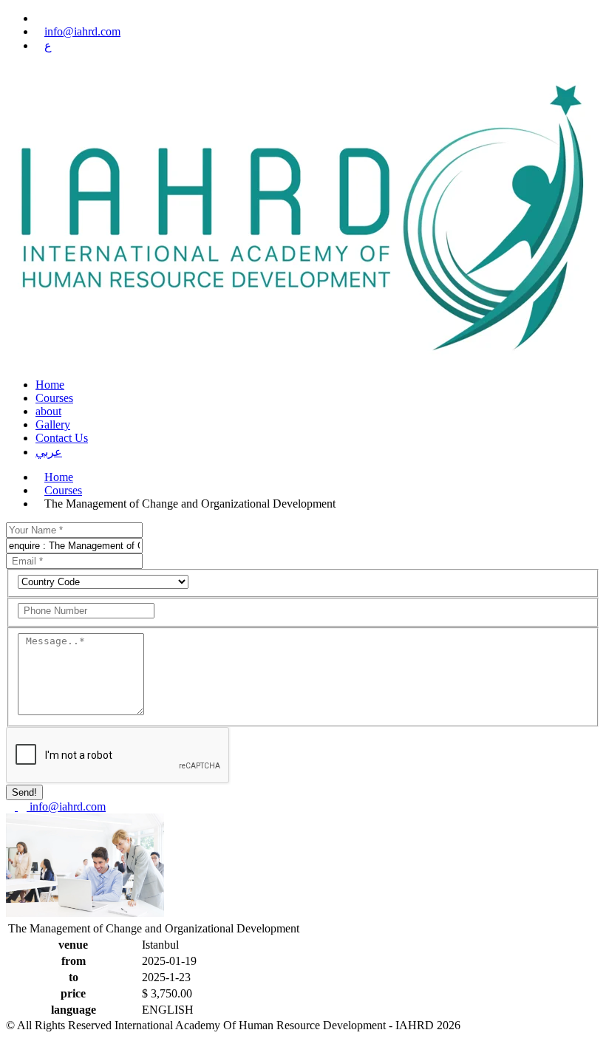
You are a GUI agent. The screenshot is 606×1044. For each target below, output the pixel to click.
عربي (48, 452)
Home (49, 384)
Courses (54, 398)
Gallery (52, 424)
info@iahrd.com (82, 31)
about (48, 411)
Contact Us (61, 437)
